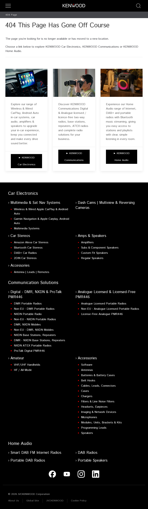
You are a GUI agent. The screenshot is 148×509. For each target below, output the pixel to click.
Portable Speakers (92, 460)
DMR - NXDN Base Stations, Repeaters (39, 340)
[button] (8, 6)
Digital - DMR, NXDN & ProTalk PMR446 (35, 294)
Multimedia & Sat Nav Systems (35, 202)
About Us (13, 500)
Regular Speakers (92, 258)
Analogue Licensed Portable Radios (103, 304)
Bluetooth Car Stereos (28, 248)
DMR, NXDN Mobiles (27, 325)
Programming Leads (93, 428)
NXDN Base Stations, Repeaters (35, 335)
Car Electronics (23, 193)
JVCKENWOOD (55, 500)
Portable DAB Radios (27, 460)
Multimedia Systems (27, 228)
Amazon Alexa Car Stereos (31, 242)
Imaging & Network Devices (98, 412)
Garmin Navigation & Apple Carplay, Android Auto (41, 221)
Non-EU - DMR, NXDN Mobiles (34, 330)
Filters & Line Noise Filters (97, 401)
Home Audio (20, 444)
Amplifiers (87, 242)
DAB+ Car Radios (25, 253)
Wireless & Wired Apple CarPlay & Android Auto (41, 211)
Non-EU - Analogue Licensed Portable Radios (110, 309)
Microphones (89, 417)
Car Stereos (20, 236)
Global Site (32, 500)
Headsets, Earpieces (94, 407)
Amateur (17, 358)
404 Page (11, 15)
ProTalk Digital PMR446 (29, 351)
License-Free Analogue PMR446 (102, 314)
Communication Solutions (33, 283)
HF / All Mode (23, 370)
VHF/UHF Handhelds (27, 365)
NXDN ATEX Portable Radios (32, 346)
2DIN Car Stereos (25, 258)
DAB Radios (87, 452)
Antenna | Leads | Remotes (31, 272)
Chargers (86, 396)
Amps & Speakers (92, 236)
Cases (85, 391)
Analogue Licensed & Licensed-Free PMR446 (105, 294)
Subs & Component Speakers (100, 248)
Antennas (87, 370)
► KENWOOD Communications (74, 157)
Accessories (19, 265)
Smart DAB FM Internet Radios (35, 452)
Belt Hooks (88, 380)
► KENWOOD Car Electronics (26, 161)
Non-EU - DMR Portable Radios (34, 309)
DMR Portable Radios (28, 304)
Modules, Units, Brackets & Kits (101, 422)
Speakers (87, 433)
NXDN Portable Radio (28, 314)
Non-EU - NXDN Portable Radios (35, 319)
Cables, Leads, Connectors (98, 386)
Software (86, 365)
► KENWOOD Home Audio (121, 157)
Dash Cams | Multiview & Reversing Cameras (105, 205)
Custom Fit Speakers (94, 253)
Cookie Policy (78, 500)
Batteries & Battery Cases (98, 375)
